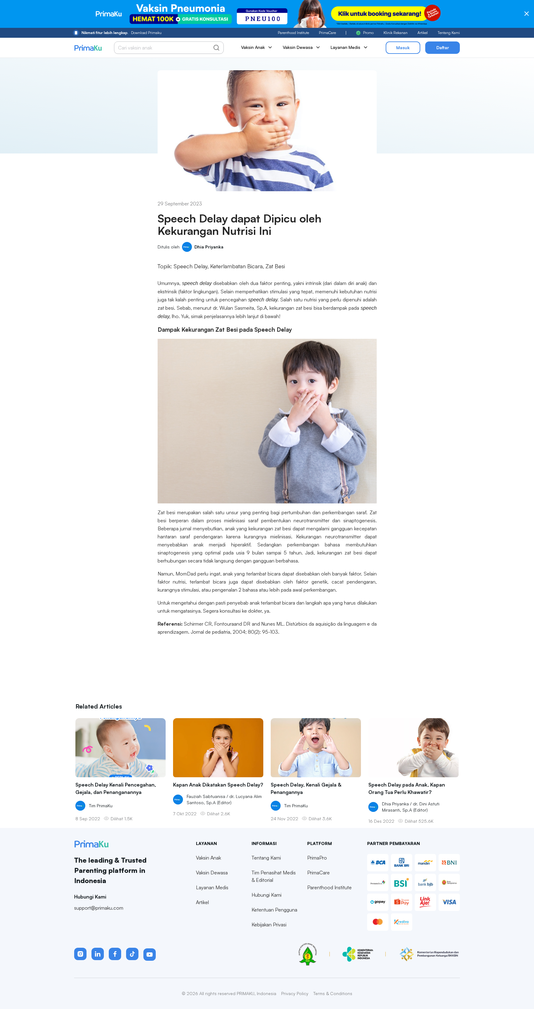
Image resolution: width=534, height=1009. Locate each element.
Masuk (403, 47)
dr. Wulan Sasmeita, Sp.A (239, 308)
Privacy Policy (294, 993)
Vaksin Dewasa (212, 872)
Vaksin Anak (208, 858)
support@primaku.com (98, 908)
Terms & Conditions (332, 993)
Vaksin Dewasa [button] (298, 47)
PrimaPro (317, 858)
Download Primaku (122, 32)
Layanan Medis (212, 887)
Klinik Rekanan (396, 32)
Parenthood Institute (293, 32)
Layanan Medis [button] (345, 47)
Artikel (422, 32)
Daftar (442, 47)
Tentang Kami (449, 32)
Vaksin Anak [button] (253, 47)
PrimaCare (327, 32)
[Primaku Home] (88, 48)
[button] (80, 954)
